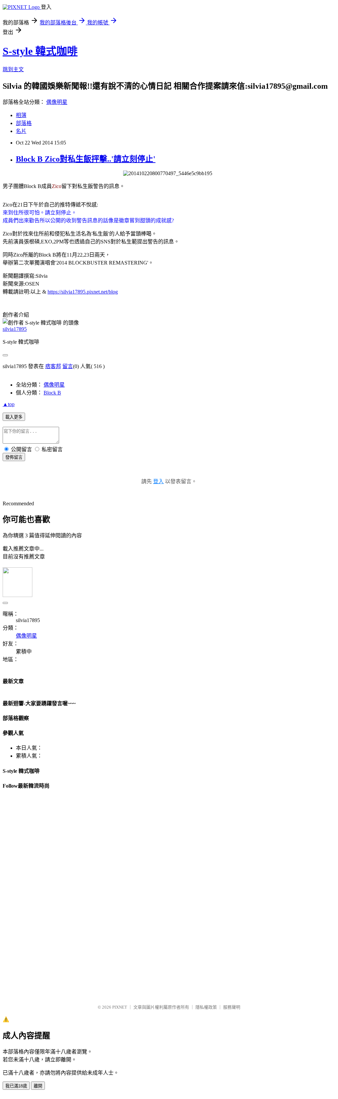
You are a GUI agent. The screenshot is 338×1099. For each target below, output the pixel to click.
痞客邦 (53, 366)
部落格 (24, 123)
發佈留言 (13, 457)
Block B (52, 392)
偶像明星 (56, 102)
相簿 (21, 115)
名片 (21, 131)
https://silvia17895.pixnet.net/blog (83, 292)
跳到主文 (13, 69)
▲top (9, 404)
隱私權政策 (206, 1007)
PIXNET (119, 1007)
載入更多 (13, 417)
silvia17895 (15, 329)
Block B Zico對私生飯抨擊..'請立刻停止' (85, 159)
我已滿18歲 (16, 1085)
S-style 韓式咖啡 (40, 51)
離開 (38, 1085)
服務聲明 (231, 1007)
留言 (67, 366)
